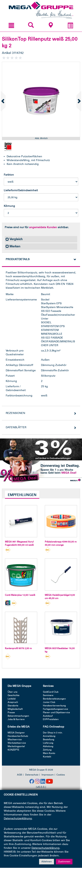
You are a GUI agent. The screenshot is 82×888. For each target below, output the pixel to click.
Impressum (48, 775)
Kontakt (47, 756)
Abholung (48, 746)
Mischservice (15, 739)
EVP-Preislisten (51, 719)
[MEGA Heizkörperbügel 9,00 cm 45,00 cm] (61, 574)
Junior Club (49, 702)
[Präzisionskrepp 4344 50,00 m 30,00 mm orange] (61, 521)
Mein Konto (49, 753)
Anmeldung (49, 736)
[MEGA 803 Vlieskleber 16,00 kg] (61, 627)
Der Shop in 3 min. (53, 732)
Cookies (60, 774)
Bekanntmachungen (18, 716)
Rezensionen (15, 413)
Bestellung (48, 739)
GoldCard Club (50, 692)
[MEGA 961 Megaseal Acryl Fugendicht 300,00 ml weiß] (21, 521)
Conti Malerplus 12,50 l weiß (20, 595)
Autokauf (48, 716)
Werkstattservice (17, 743)
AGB (19, 775)
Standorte (13, 705)
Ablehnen (46, 861)
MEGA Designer (16, 732)
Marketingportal (16, 746)
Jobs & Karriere (16, 719)
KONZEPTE (13, 749)
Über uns (12, 692)
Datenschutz (31, 775)
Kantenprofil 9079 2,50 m (18, 648)
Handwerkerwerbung (54, 705)
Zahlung (47, 749)
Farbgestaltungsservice (55, 709)
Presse (11, 712)
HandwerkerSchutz (18, 736)
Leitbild (11, 698)
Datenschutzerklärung (18, 818)
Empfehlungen (22, 495)
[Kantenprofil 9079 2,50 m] (21, 627)
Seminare (48, 695)
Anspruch (13, 702)
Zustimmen (64, 861)
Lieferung (48, 743)
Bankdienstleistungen (54, 698)
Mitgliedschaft (15, 709)
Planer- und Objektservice (56, 712)
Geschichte (13, 695)
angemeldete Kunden (43, 227)
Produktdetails (18, 259)
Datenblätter (16, 427)
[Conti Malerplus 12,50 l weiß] (21, 574)
